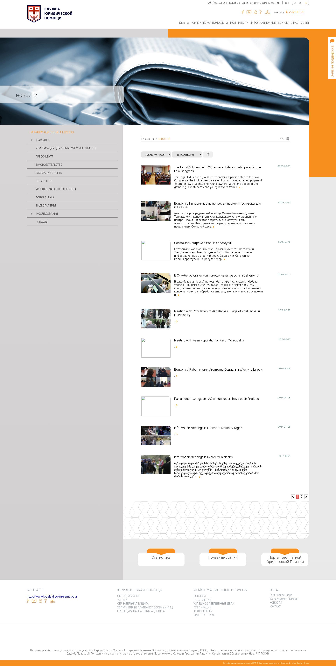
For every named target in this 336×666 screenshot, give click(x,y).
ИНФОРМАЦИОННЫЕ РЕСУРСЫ (269, 23)
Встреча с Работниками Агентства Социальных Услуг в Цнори (218, 369)
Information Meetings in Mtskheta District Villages (208, 428)
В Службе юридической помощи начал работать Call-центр (216, 275)
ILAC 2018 (42, 140)
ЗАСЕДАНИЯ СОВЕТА (49, 173)
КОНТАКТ (275, 606)
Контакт (279, 12)
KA (294, 3)
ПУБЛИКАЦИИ (202, 607)
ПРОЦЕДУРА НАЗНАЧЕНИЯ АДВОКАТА (141, 611)
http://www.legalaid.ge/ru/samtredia (52, 596)
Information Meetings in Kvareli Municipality (203, 457)
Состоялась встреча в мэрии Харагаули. (202, 243)
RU (306, 3)
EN (300, 3)
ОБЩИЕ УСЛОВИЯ (128, 596)
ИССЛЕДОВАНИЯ (47, 213)
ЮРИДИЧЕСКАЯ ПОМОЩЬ (208, 23)
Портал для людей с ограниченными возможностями (248, 2)
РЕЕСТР (243, 23)
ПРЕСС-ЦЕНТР (44, 156)
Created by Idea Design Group (295, 663)
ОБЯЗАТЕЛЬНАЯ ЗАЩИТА (133, 603)
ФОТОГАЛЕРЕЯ (45, 197)
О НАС (294, 23)
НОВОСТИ (42, 222)
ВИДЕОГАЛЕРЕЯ (46, 205)
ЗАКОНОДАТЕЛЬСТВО (49, 164)
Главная (184, 23)
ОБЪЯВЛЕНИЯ (44, 181)
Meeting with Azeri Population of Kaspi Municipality (209, 340)
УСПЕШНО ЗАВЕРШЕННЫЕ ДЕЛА (56, 189)
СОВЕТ (305, 23)
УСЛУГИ (122, 600)
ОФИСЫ (231, 23)
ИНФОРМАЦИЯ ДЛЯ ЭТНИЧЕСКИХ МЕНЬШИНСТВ (66, 148)
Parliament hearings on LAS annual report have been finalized (216, 399)
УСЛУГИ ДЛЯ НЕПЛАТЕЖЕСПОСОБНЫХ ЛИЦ (145, 607)
